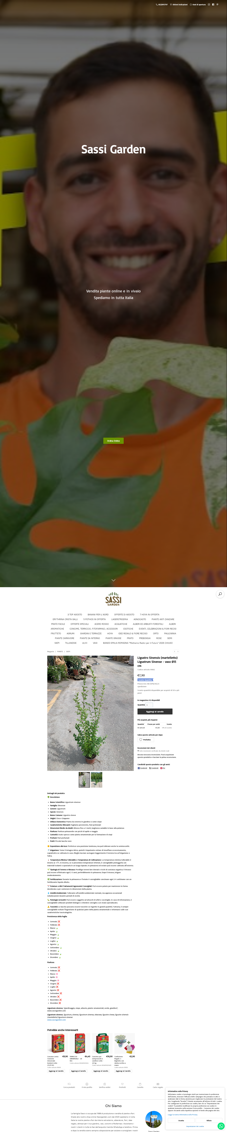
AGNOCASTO (140, 619)
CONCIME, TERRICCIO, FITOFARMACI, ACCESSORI (94, 629)
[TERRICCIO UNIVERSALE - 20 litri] (80, 1043)
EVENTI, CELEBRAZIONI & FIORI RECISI (157, 629)
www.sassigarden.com (56, 1020)
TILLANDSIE (70, 643)
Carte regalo (158, 1087)
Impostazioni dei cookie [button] (195, 1126)
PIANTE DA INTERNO (90, 638)
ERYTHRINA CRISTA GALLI (65, 619)
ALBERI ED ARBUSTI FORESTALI (148, 624)
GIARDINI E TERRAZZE (91, 633)
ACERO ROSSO (101, 624)
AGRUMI (70, 633)
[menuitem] (174, 651)
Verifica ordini (104, 1087)
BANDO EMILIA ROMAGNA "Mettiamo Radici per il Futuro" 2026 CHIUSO (138, 643)
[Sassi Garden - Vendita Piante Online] (113, 600)
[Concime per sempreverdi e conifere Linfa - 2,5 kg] (102, 1043)
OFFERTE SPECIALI (80, 624)
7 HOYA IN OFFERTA (149, 614)
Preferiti (122, 1087)
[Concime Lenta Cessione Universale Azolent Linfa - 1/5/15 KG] (57, 1043)
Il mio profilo (87, 1087)
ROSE (159, 638)
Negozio (50, 651)
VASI (95, 643)
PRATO (130, 638)
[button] (146, 739)
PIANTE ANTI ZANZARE (163, 619)
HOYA (110, 633)
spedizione (142, 686)
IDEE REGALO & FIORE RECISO (132, 633)
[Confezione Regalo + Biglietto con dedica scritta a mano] (124, 1043)
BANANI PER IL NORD (98, 614)
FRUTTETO (56, 633)
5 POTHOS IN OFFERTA (94, 619)
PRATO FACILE (58, 624)
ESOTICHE (128, 629)
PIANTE (60, 651)
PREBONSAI (145, 638)
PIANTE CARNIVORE (64, 638)
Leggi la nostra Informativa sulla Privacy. (183, 1115)
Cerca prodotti (69, 1087)
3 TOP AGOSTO (75, 614)
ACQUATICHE (120, 624)
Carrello (140, 1087)
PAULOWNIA (170, 633)
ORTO (156, 633)
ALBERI (172, 624)
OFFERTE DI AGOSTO (124, 614)
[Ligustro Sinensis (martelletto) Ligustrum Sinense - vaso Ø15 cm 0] (84, 779)
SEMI (169, 638)
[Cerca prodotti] (220, 594)
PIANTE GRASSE (113, 638)
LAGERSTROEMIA (119, 619)
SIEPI (57, 643)
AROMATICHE (57, 629)
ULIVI (84, 643)
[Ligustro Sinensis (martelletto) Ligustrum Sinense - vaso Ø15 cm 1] (96, 779)
